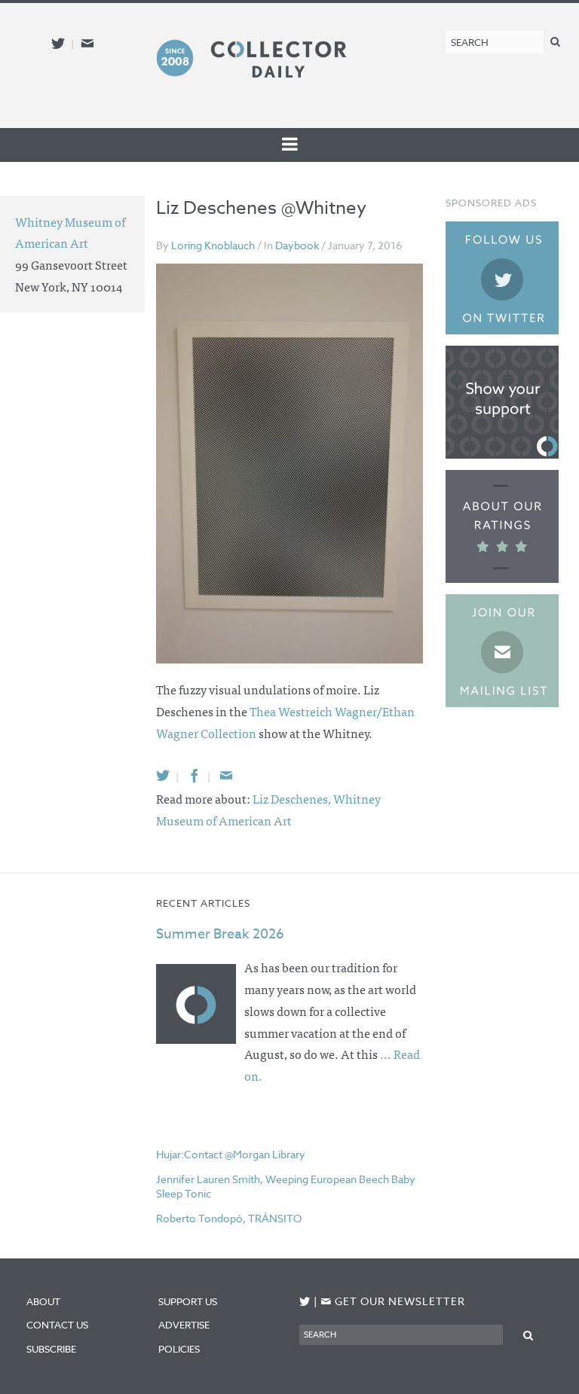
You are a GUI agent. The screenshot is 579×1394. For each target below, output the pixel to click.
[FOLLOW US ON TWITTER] (305, 1302)
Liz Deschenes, (293, 798)
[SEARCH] (556, 41)
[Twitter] (163, 775)
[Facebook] (194, 775)
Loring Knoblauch (213, 245)
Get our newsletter (392, 1301)
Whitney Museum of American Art (70, 232)
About (43, 1301)
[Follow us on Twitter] (58, 43)
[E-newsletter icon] (87, 43)
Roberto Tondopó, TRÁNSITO (229, 1218)
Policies (179, 1349)
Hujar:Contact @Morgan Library (230, 1154)
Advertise (184, 1324)
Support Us (187, 1301)
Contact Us (57, 1324)
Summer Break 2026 (220, 934)
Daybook (297, 245)
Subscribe (51, 1349)
